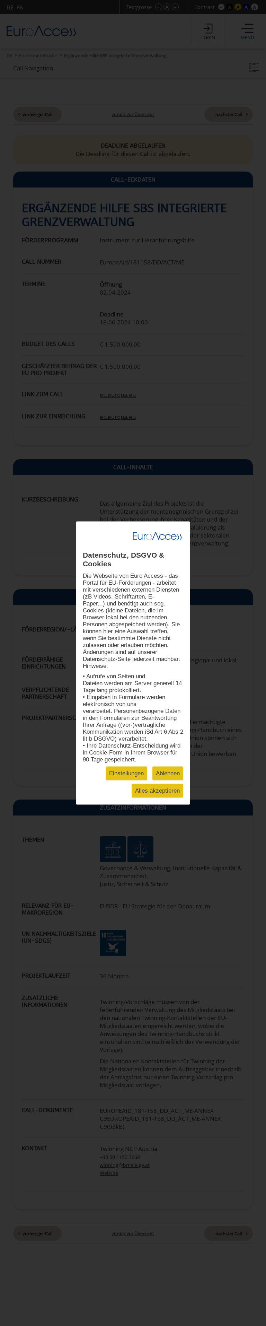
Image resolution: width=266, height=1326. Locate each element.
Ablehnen (168, 773)
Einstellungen (126, 773)
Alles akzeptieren (157, 790)
